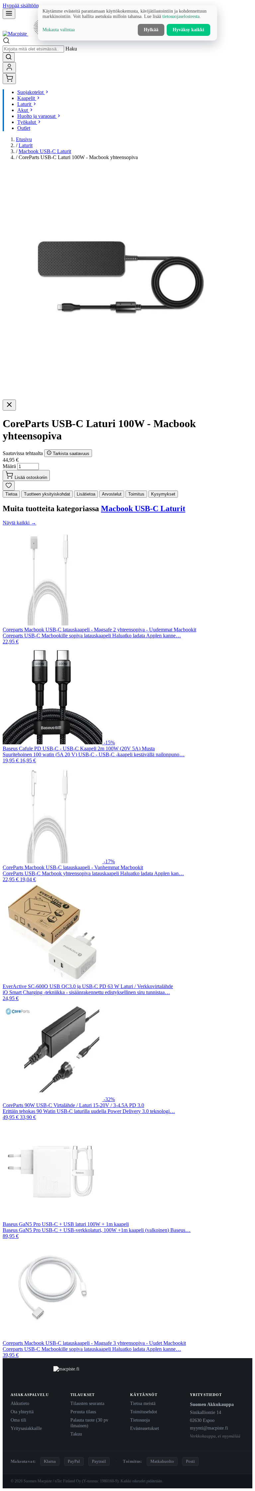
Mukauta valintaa (58, 29)
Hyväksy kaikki (188, 29)
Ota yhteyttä (22, 1411)
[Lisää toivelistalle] (9, 486)
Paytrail (99, 1461)
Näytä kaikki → (19, 522)
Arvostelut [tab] (112, 494)
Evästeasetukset (144, 1428)
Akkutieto (20, 1403)
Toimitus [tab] (136, 494)
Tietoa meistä (142, 1403)
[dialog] (127, 23)
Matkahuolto (162, 1461)
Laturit (26, 145)
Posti (190, 1461)
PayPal (74, 1461)
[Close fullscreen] (9, 405)
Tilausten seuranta (87, 1403)
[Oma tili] (9, 67)
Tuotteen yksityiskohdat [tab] (47, 494)
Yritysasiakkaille (26, 1428)
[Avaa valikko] (9, 14)
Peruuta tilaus (83, 1411)
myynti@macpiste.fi (209, 1428)
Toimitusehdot (143, 1411)
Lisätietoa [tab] (86, 494)
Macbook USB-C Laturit (45, 151)
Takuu (76, 1434)
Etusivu (24, 139)
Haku (71, 48)
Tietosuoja (140, 1420)
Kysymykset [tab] (163, 494)
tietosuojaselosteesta (181, 16)
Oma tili (18, 1420)
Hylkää (151, 29)
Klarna (50, 1461)
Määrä (9, 466)
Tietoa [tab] (11, 494)
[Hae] (9, 57)
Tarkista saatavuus (70, 453)
